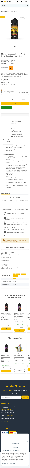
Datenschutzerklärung (8, 390)
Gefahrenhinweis (6, 108)
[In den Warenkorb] (15, 103)
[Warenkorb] (25, 2)
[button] (17, 2)
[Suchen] (27, 5)
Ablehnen (15, 447)
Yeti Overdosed (10, 63)
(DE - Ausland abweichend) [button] (8, 92)
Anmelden (25, 397)
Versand (13, 84)
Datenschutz (12, 463)
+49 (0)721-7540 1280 (6, 409)
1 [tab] (14, 46)
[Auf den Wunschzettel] (25, 17)
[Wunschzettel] (21, 2)
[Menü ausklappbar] (2, 1)
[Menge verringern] (2, 99)
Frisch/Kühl (23, 274)
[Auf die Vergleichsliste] (22, 17)
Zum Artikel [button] (19, 370)
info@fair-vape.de (9, 415)
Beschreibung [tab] (5, 193)
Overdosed (15, 276)
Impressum (5, 463)
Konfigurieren (15, 443)
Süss (14, 274)
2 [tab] (15, 46)
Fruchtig (18, 274)
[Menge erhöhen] (27, 99)
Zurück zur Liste (5, 11)
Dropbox (22, 232)
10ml (14, 278)
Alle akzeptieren (15, 439)
